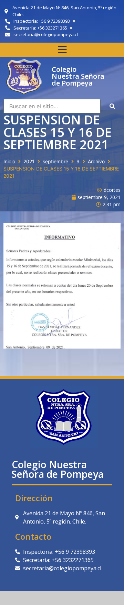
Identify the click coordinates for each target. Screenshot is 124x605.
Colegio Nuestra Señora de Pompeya (78, 76)
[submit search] (112, 106)
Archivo (96, 161)
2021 (28, 161)
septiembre (55, 161)
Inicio (9, 161)
